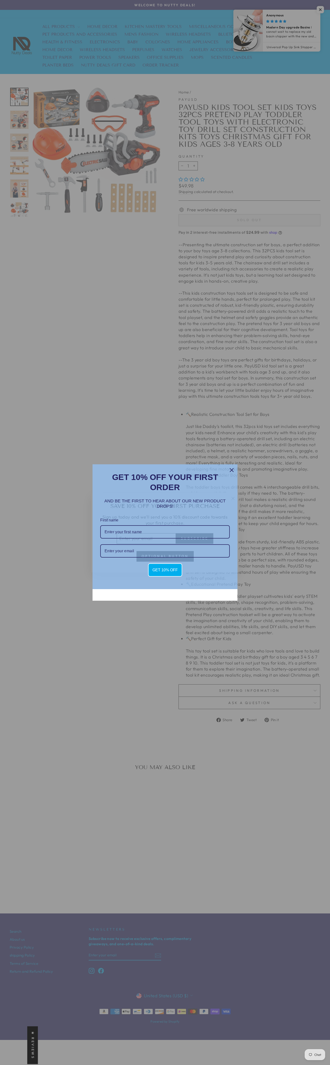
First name (109, 520)
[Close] (231, 470)
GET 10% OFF (165, 570)
